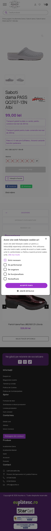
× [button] (46, 239)
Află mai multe (14, 255)
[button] (25, 291)
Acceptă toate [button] (26, 285)
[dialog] (25, 265)
